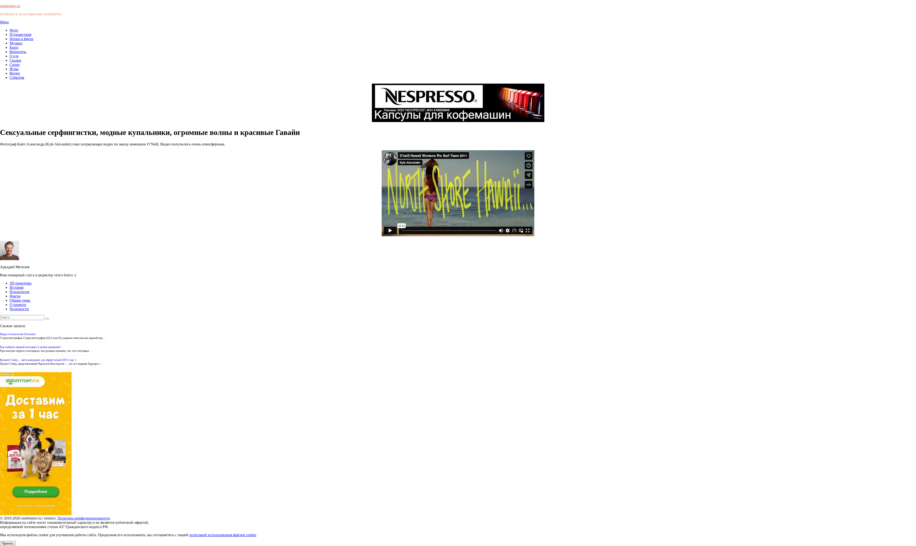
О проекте (18, 305)
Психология (19, 292)
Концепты (18, 52)
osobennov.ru (10, 6)
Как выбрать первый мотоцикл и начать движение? (30, 347)
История (16, 287)
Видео (15, 73)
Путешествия (20, 34)
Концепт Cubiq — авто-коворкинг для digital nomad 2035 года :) (38, 360)
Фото (14, 30)
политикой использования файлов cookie (222, 535)
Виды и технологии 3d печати (17, 334)
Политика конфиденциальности (83, 518)
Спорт (15, 65)
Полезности (19, 309)
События (17, 77)
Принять (8, 543)
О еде (14, 56)
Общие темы (20, 300)
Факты (15, 296)
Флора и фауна (21, 39)
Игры (14, 69)
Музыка (16, 43)
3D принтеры (20, 283)
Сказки (15, 60)
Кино (14, 47)
